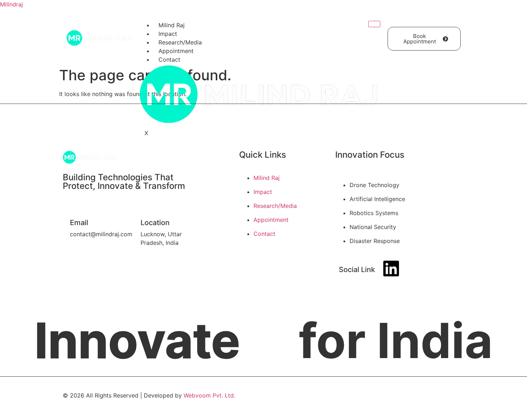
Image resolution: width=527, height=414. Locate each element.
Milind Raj (171, 25)
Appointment (176, 50)
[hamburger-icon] (374, 24)
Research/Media (180, 42)
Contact (169, 59)
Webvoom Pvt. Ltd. (209, 395)
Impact (167, 33)
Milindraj (11, 4)
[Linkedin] (391, 268)
